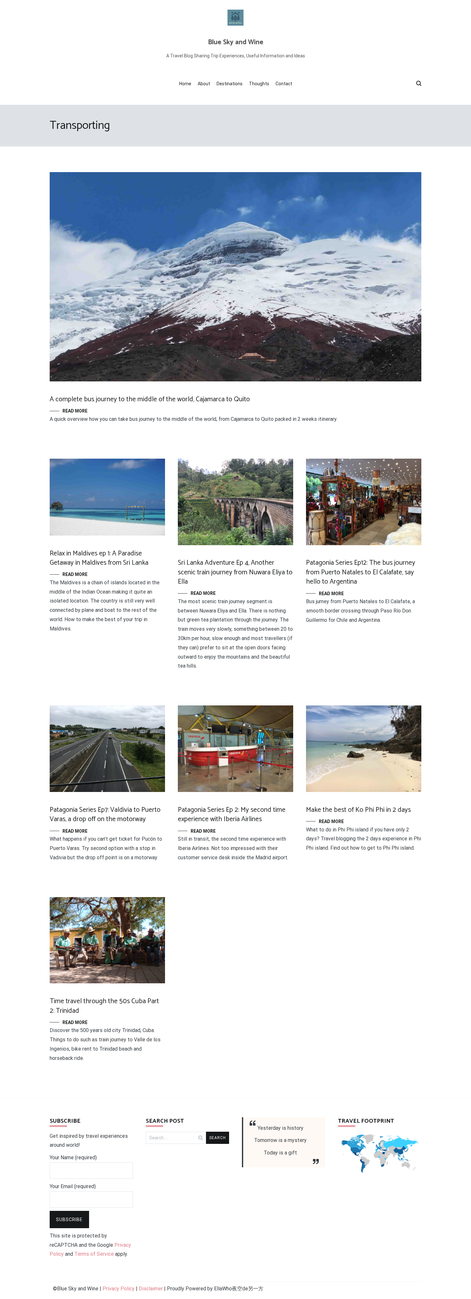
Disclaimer (151, 1289)
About (204, 83)
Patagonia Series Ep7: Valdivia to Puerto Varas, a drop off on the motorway (105, 814)
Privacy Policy (119, 1289)
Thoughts (259, 83)
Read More (74, 410)
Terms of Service (94, 1254)
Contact (284, 83)
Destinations (230, 83)
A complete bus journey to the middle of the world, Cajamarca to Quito (150, 399)
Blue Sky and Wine (235, 42)
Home (185, 83)
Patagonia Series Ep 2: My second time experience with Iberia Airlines (231, 814)
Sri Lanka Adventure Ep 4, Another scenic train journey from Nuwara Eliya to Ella (235, 572)
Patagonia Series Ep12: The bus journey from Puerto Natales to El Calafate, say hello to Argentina (360, 572)
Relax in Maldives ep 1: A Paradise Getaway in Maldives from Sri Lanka (99, 558)
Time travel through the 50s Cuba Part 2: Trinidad (104, 1006)
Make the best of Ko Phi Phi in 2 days (358, 809)
